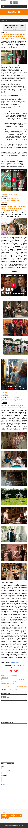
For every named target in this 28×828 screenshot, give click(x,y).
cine (20, 815)
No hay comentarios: (14, 194)
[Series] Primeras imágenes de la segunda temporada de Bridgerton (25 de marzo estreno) (13, 407)
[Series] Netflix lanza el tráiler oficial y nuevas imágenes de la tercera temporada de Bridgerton (13, 208)
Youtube (16, 2)
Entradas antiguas (22, 686)
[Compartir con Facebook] (6, 196)
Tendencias (4, 202)
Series (18, 399)
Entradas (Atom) (13, 689)
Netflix (14, 399)
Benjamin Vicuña (11, 198)
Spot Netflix (19, 200)
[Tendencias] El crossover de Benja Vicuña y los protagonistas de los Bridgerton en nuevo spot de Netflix (13, 36)
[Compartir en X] (5, 196)
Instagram (11, 2)
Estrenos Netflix (17, 680)
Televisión (16, 815)
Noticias (4, 20)
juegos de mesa (5, 818)
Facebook (14, 2)
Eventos (3, 815)
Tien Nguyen (20, 825)
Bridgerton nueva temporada (8, 200)
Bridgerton (18, 198)
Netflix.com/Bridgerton (15, 662)
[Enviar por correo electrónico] (2, 196)
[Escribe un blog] (3, 196)
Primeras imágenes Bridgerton (9, 681)
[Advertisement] (12, 710)
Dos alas (9, 399)
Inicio (9, 686)
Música (7, 815)
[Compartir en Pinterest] (7, 196)
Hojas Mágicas (14, 12)
